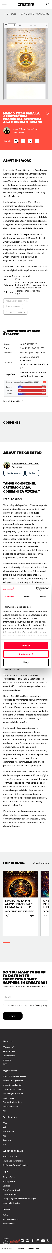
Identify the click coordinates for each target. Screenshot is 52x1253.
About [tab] (42, 596)
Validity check (9, 1098)
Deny (26, 662)
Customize (24, 654)
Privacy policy (9, 1181)
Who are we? (8, 1047)
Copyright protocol (11, 1190)
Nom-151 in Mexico (11, 1203)
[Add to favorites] (47, 113)
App (4, 1135)
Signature (7, 1140)
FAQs (5, 1215)
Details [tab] (26, 596)
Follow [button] (32, 472)
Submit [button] (12, 1015)
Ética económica (13, 306)
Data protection (10, 1194)
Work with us (9, 1223)
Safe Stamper (9, 1055)
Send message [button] (14, 472)
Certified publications (12, 1102)
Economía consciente (15, 312)
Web (5, 1123)
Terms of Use (9, 1177)
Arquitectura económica (17, 300)
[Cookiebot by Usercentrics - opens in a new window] (37, 589)
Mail (4, 1127)
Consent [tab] (9, 596)
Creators (7, 1060)
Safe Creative (9, 1051)
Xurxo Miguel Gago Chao (25, 129)
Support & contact (11, 1219)
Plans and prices (10, 1156)
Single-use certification (13, 1160)
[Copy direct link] (37, 141)
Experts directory (10, 1106)
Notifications (8, 1131)
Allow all (26, 645)
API (4, 1111)
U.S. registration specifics (14, 1089)
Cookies (6, 1185)
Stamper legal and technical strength (19, 1198)
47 (34, 915)
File (4, 1144)
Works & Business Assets (14, 1076)
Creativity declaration (12, 1085)
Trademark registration (13, 1080)
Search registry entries (13, 1093)
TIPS (5, 1064)
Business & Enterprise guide (15, 1165)
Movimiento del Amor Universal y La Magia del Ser (19, 904)
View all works (40, 863)
